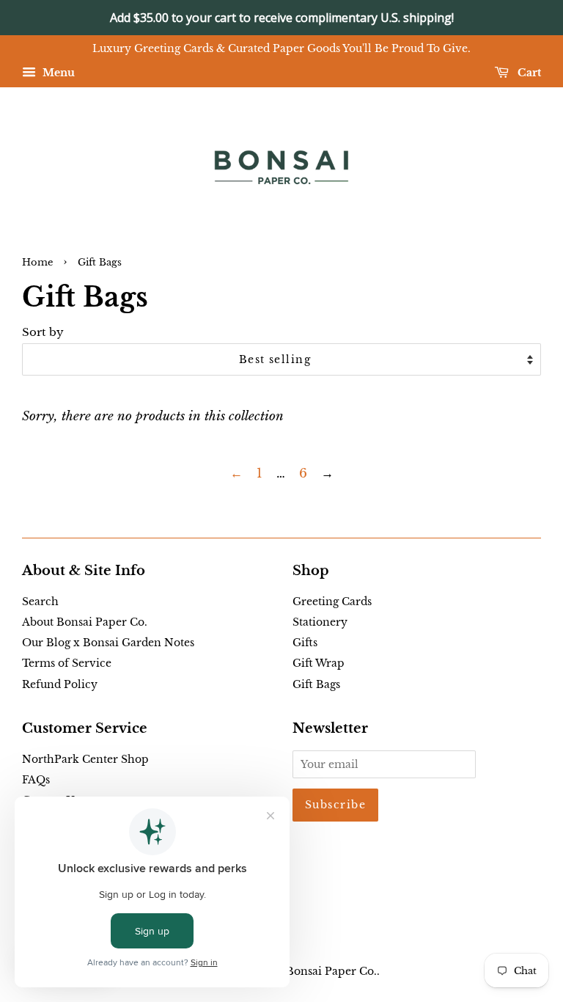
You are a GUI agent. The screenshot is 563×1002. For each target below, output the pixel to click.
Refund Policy (59, 684)
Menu (57, 72)
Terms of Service (66, 663)
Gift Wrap (318, 663)
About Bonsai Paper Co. (84, 622)
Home (37, 262)
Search (40, 601)
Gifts (304, 642)
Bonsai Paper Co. (331, 971)
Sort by (43, 332)
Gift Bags (316, 684)
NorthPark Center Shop (85, 759)
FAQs (36, 779)
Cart (528, 72)
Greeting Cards (332, 601)
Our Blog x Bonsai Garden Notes (108, 642)
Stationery (319, 622)
